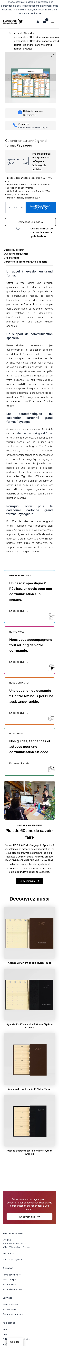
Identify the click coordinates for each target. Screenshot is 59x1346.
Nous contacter (11, 1304)
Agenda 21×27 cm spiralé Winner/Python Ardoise (29, 1026)
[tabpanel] (29, 415)
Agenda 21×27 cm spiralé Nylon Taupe (29, 962)
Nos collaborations (12, 1289)
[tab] (14, 250)
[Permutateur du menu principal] (52, 22)
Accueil (18, 33)
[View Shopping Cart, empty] (44, 22)
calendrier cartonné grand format (34, 433)
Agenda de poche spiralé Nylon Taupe (29, 1089)
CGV (5, 1334)
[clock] (20, 112)
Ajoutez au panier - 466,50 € (40, 207)
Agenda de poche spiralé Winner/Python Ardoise (29, 1152)
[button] (19, 611)
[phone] (15, 125)
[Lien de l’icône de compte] (37, 21)
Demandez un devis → (30, 221)
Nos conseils (9, 1284)
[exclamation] (18, 228)
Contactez (24, 124)
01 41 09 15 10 (9, 1253)
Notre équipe (9, 1279)
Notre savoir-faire (12, 1274)
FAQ (5, 1329)
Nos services (9, 1309)
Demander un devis (13, 1314)
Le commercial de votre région (33, 127)
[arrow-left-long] (10, 33)
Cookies (15, 1341)
